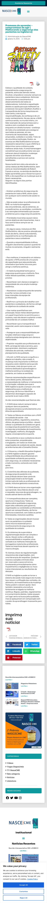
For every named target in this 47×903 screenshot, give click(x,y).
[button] (28, 11)
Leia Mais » (8, 680)
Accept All (23, 885)
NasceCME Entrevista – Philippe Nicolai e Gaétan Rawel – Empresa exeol (30, 701)
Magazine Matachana (29, 683)
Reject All (23, 898)
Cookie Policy (32, 879)
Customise (23, 891)
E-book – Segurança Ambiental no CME (28, 692)
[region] (23, 882)
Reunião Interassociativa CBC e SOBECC (20, 677)
